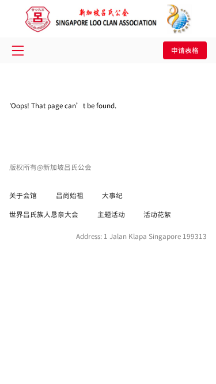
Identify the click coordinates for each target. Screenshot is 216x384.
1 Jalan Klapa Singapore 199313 (155, 236)
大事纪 (112, 195)
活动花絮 (157, 214)
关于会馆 (23, 195)
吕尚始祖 (70, 195)
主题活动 (111, 214)
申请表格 (185, 50)
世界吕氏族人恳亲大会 (43, 214)
